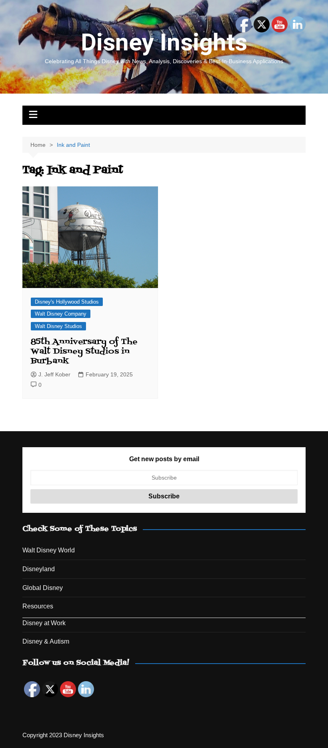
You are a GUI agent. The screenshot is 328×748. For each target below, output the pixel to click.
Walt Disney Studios (58, 326)
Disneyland (38, 569)
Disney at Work (44, 623)
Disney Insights (164, 42)
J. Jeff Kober (54, 374)
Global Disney (42, 587)
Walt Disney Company (60, 314)
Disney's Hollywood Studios (67, 302)
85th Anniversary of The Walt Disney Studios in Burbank (84, 351)
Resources (37, 606)
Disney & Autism (45, 641)
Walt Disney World (48, 550)
